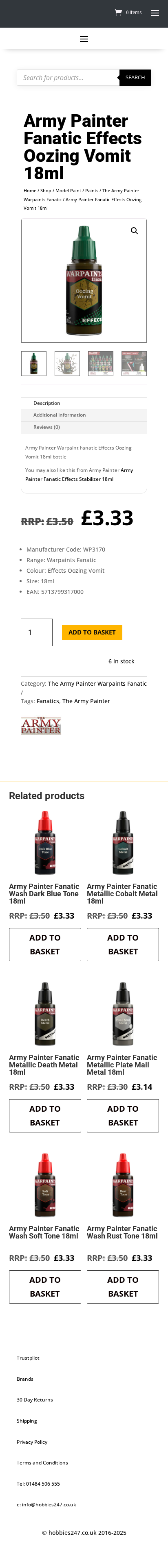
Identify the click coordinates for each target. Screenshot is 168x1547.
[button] (134, 231)
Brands (25, 1378)
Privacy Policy (32, 1441)
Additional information (59, 414)
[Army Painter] (41, 727)
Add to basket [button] (45, 944)
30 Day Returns (35, 1399)
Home (30, 190)
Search (135, 77)
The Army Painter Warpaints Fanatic (97, 683)
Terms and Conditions (42, 1462)
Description (46, 403)
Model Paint (68, 190)
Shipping (27, 1420)
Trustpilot (28, 1357)
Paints (91, 190)
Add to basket (92, 632)
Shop (45, 190)
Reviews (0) (46, 427)
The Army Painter (86, 701)
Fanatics (48, 701)
